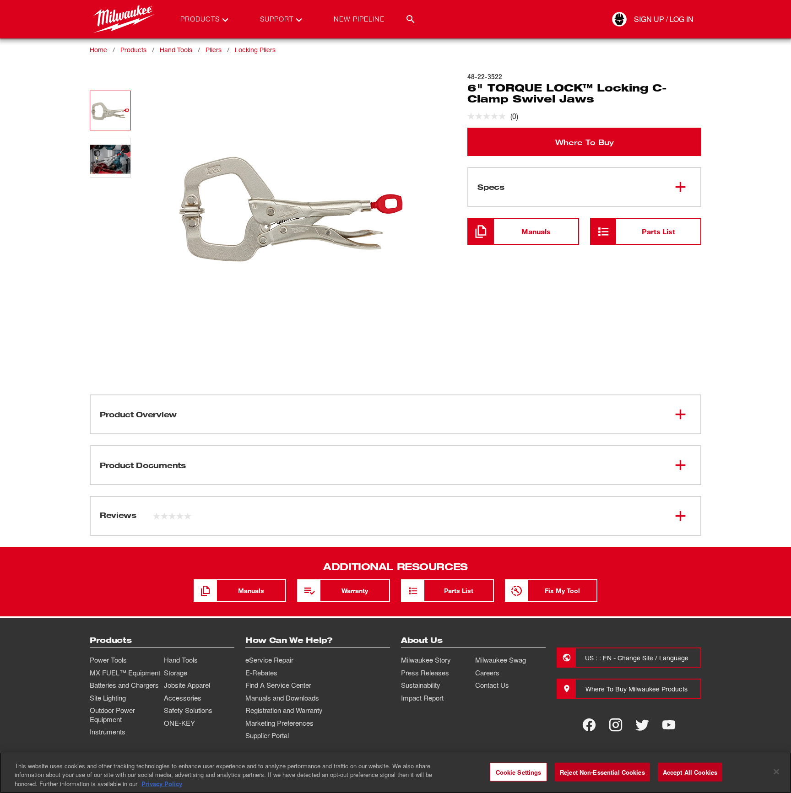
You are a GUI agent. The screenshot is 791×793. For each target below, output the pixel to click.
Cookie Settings (519, 771)
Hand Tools (176, 50)
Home (98, 50)
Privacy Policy (161, 783)
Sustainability (420, 685)
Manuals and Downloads (282, 697)
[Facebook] (589, 725)
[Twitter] (642, 725)
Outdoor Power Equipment (112, 715)
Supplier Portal (267, 735)
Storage (175, 672)
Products (133, 50)
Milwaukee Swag (500, 659)
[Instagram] (615, 725)
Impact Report (422, 697)
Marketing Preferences (279, 723)
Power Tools (108, 659)
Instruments (107, 731)
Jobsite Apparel (187, 685)
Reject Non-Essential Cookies (602, 771)
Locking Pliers (255, 50)
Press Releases (425, 672)
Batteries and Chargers (124, 685)
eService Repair (269, 659)
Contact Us (492, 685)
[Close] (776, 771)
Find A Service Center (278, 685)
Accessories (182, 697)
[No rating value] (488, 116)
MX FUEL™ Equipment (125, 672)
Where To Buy (584, 141)
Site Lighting (108, 697)
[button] (110, 110)
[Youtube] (669, 725)
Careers (487, 672)
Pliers (214, 50)
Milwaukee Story (426, 659)
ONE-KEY (179, 723)
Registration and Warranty (284, 710)
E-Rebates (261, 672)
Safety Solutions (188, 710)
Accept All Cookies (690, 771)
